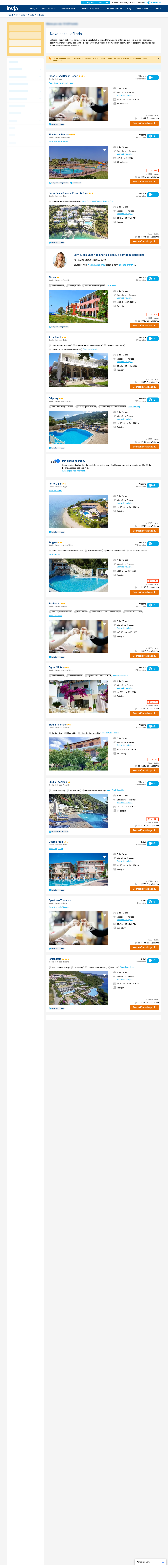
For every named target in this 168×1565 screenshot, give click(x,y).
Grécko (31, 15)
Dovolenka (20, 15)
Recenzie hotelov (114, 8)
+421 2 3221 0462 (97, 264)
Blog (129, 8)
